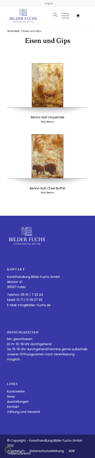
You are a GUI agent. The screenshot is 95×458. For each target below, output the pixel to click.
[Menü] (63, 16)
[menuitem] (53, 16)
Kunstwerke (16, 391)
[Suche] (53, 16)
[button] (8, 450)
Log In (49, 3)
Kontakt (13, 406)
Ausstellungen (18, 401)
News (11, 396)
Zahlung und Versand (23, 412)
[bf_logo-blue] (39, 16)
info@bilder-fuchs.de (34, 305)
